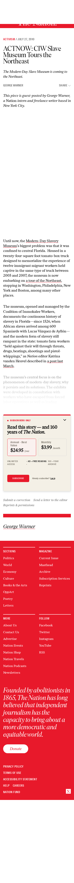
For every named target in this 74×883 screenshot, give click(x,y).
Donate (16, 748)
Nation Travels (13, 659)
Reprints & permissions (18, 505)
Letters (8, 605)
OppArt (8, 592)
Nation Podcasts (14, 666)
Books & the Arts (15, 585)
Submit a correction (16, 500)
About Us (10, 625)
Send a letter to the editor (50, 500)
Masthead (46, 565)
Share (63, 85)
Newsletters (11, 672)
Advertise (10, 639)
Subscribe (18, 478)
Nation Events (13, 645)
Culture (8, 578)
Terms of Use (12, 773)
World (7, 565)
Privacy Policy (13, 766)
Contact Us (11, 632)
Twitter (44, 632)
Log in (52, 478)
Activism (9, 39)
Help (6, 785)
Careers (18, 785)
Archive (44, 572)
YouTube (45, 645)
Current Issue (48, 558)
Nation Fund (11, 792)
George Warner (13, 85)
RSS (42, 652)
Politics (8, 558)
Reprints (45, 585)
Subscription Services (54, 578)
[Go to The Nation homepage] (68, 791)
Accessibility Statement (20, 779)
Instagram (46, 639)
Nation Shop (12, 652)
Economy (9, 572)
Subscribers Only (20, 420)
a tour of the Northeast (43, 280)
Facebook (46, 625)
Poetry (8, 599)
